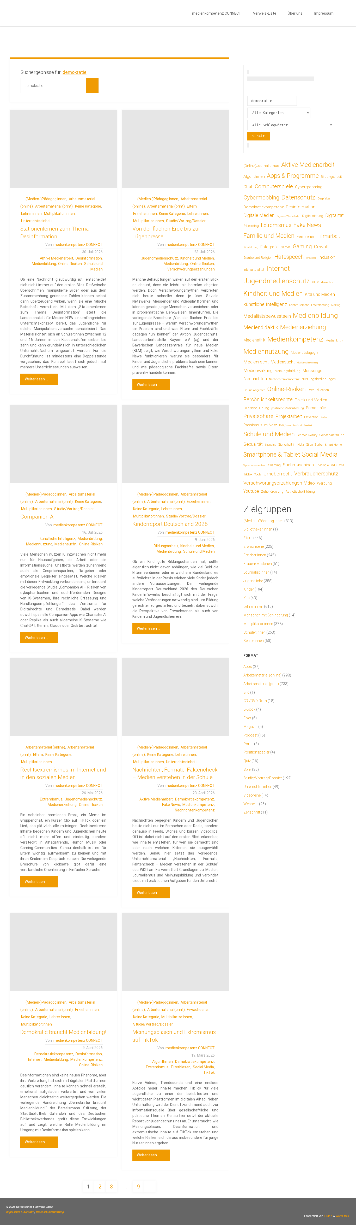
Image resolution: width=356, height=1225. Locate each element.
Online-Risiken (70, 264)
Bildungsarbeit (166, 546)
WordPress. (343, 1216)
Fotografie (269, 246)
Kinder (248, 589)
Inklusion (326, 257)
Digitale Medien (258, 215)
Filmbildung (250, 247)
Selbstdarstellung (332, 435)
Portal (248, 744)
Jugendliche (253, 581)
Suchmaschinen (298, 464)
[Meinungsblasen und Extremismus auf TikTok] (175, 952)
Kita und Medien (320, 294)
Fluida (327, 1216)
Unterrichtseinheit (36, 221)
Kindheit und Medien (197, 258)
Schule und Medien (199, 551)
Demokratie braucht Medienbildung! (63, 1032)
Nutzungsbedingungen (319, 379)
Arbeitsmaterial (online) (45, 747)
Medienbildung (44, 264)
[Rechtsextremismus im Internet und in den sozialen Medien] (63, 697)
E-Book (249, 709)
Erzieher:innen (145, 213)
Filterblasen (181, 1067)
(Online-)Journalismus (261, 165)
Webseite (250, 804)
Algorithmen (162, 1061)
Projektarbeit (288, 416)
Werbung (324, 483)
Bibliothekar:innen (257, 529)
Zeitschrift (251, 812)
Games (286, 247)
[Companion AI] (63, 444)
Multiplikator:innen (59, 213)
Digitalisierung (312, 216)
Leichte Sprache (299, 305)
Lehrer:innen (31, 213)
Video (309, 483)
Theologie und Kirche (330, 465)
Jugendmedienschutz (159, 258)
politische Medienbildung (287, 408)
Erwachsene (197, 1010)
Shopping (270, 444)
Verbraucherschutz (316, 473)
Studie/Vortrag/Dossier (186, 221)
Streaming (274, 465)
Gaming (302, 246)
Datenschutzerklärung (50, 1212)
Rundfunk (308, 425)
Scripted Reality (307, 435)
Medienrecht (256, 361)
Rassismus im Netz (260, 425)
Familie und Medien (268, 235)
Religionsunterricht (290, 425)
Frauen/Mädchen (257, 564)
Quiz (247, 761)
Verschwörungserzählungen (191, 269)
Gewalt (321, 247)
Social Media (203, 1067)
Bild (246, 692)
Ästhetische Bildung (300, 491)
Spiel (247, 769)
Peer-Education (318, 390)
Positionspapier (256, 752)
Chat (248, 186)
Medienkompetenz (198, 805)
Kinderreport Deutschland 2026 (170, 524)
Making (335, 305)
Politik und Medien (311, 400)
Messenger (313, 370)
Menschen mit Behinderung (265, 615)
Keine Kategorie (88, 206)
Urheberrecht (277, 473)
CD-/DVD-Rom (255, 701)
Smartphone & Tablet (271, 454)
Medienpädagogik (304, 353)
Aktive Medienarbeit (56, 258)
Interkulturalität (253, 270)
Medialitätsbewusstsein (267, 316)
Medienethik (254, 340)
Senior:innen (253, 641)
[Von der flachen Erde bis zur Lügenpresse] (175, 149)
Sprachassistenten (254, 465)
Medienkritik (334, 340)
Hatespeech (289, 257)
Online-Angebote (254, 390)
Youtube (251, 491)
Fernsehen (306, 236)
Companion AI (37, 517)
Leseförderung (320, 305)
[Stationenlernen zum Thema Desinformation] (63, 149)
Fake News (171, 805)
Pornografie (316, 408)
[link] (344, 13)
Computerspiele (274, 186)
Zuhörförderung (272, 491)
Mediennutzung (39, 544)
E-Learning (251, 226)
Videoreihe (252, 795)
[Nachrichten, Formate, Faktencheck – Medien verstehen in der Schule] (175, 697)
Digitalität (334, 215)
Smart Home (333, 444)
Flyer (247, 718)
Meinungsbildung (287, 371)
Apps (247, 666)
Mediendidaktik (260, 327)
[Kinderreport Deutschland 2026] (175, 444)
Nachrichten (255, 378)
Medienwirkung (258, 370)
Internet (35, 1059)
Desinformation (89, 258)
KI (313, 282)
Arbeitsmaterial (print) (54, 206)
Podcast (250, 735)
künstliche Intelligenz (57, 539)
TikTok (209, 1072)
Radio (324, 417)
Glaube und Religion (257, 258)
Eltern (192, 206)
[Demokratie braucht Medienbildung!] (63, 952)
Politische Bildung (256, 408)
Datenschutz (298, 197)
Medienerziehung (62, 805)
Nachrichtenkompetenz (195, 810)
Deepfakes (323, 198)
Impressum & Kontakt (20, 1212)
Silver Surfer (314, 444)
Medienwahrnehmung (307, 362)
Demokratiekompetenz (194, 799)
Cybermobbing (261, 197)
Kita (246, 598)
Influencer (311, 257)
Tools (257, 474)
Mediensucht (65, 544)
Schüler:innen (254, 632)
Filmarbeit (328, 236)
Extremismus (51, 799)
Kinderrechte (325, 282)
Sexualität (253, 444)
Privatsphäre (258, 416)
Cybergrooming (308, 187)
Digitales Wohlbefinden (288, 216)
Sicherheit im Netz (291, 444)
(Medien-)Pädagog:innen (46, 199)
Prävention (311, 417)
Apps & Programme (293, 175)
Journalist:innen (256, 572)
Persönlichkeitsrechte (268, 399)
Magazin (250, 727)
